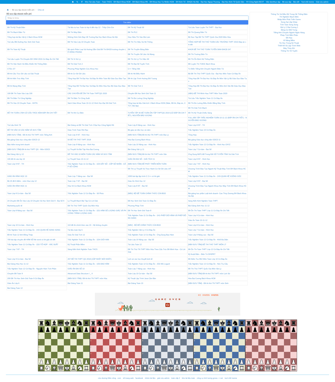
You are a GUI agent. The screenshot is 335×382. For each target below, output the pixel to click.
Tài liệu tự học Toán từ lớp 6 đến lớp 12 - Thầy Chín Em (91, 27)
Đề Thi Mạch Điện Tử (16, 32)
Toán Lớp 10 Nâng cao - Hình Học (142, 144)
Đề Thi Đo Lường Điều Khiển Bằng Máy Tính (206, 103)
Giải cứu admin (322, 2)
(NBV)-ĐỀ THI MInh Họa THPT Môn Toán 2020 (207, 93)
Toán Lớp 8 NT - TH (196, 125)
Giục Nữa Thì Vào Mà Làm (139, 37)
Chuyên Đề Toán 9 (15, 273)
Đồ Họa (289, 38)
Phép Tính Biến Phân (289, 35)
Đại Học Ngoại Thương (210, 2)
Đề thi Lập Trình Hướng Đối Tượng (142, 78)
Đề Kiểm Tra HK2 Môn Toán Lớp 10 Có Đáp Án (207, 259)
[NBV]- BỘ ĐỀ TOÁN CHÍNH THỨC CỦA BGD (147, 193)
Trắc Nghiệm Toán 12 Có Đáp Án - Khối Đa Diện (208, 240)
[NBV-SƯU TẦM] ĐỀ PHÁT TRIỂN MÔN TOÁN (147, 164)
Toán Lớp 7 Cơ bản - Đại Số (199, 149)
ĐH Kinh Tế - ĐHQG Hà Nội (187, 2)
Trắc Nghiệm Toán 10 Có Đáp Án (202, 130)
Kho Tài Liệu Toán (92, 2)
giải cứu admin (163, 378)
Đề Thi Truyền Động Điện (138, 49)
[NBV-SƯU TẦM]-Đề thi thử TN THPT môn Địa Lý (148, 135)
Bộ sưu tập (286, 2)
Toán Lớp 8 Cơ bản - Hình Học (201, 225)
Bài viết (296, 2)
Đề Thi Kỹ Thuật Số (136, 27)
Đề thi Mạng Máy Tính (16, 86)
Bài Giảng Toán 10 (135, 283)
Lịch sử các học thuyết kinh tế (140, 259)
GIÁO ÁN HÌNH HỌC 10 (17, 176)
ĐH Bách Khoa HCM (122, 2)
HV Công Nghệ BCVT (255, 2)
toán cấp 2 (175, 378)
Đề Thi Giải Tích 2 (75, 64)
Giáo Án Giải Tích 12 (76, 235)
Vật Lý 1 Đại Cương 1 (289, 27)
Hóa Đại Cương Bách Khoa (139, 140)
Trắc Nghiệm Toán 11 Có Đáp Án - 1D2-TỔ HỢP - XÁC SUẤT (32, 244)
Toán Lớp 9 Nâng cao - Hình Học (81, 144)
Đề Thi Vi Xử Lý (74, 59)
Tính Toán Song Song (289, 25)
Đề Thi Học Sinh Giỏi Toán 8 (139, 210)
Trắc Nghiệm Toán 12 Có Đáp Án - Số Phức (86, 193)
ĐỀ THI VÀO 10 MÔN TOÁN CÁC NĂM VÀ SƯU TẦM (90, 154)
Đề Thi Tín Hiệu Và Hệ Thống (140, 42)
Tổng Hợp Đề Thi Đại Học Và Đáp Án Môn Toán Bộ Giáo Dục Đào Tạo (97, 78)
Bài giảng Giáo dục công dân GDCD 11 (204, 140)
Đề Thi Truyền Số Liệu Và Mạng (141, 54)
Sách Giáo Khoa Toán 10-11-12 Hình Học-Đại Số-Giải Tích (92, 103)
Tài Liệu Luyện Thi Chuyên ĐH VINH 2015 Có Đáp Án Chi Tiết (33, 59)
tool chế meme (231, 378)
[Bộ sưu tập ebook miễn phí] (8, 10)
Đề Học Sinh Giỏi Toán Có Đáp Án (142, 201)
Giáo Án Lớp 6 (13, 283)
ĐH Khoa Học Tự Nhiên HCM (162, 2)
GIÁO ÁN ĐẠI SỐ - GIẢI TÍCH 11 (141, 159)
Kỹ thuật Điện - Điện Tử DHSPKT (202, 254)
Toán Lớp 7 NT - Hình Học (199, 164)
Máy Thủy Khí (289, 48)
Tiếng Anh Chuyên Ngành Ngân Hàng (289, 32)
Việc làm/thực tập (273, 2)
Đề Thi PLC (132, 32)
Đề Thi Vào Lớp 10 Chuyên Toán (81, 42)
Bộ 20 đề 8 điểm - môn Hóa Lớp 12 (22, 181)
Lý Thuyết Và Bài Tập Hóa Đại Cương (83, 149)
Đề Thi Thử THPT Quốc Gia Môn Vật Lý (204, 269)
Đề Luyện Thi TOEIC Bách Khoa (201, 64)
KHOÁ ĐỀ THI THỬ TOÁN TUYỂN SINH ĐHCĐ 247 (209, 49)
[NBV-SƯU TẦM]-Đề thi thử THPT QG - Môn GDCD (28, 149)
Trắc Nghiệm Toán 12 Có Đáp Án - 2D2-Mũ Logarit (149, 264)
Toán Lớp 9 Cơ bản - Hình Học (201, 215)
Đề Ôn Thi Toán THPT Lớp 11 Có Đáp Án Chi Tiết (208, 210)
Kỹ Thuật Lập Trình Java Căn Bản (142, 278)
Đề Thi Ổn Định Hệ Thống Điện (201, 59)
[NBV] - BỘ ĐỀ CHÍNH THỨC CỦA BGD (144, 225)
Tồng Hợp (192, 135)
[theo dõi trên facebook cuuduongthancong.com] (82, 2)
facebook (139, 378)
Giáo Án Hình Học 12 (136, 181)
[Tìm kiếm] (77, 2)
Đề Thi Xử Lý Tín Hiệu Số (138, 59)
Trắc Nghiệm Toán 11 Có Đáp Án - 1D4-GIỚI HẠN (88, 240)
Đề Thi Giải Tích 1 (135, 86)
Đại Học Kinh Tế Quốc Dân (233, 2)
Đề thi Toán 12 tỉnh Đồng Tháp (20, 235)
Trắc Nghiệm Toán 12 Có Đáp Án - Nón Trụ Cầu (208, 264)
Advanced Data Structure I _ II (80, 273)
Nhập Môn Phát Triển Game (289, 19)
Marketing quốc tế (14, 206)
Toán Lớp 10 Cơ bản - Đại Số (140, 273)
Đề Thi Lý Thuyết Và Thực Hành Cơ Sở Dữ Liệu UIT (149, 169)
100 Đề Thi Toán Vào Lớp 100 (19, 93)
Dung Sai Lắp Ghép (289, 22)
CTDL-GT (11, 69)
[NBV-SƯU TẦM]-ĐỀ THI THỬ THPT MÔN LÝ (207, 244)
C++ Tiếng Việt (134, 69)
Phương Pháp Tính (136, 206)
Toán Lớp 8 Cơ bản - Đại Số (19, 193)
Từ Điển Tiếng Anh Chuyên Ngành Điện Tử (206, 69)
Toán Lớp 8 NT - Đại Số (137, 186)
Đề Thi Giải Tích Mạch (197, 108)
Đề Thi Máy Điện (75, 32)
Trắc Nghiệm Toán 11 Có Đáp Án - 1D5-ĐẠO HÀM (88, 264)
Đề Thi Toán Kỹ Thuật (16, 49)
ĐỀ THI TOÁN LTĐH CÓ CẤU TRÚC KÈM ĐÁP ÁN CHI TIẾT (32, 113)
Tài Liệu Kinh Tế (14, 125)
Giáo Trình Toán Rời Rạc (78, 130)
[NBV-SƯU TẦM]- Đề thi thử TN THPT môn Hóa (87, 278)
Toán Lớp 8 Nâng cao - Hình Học (141, 125)
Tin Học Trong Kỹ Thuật (289, 43)
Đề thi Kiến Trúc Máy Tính (18, 78)
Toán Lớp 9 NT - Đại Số (198, 181)
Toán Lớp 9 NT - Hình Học (79, 135)
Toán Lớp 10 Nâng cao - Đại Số (141, 240)
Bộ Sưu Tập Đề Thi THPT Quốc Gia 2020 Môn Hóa (209, 37)
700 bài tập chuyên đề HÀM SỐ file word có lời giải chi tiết (31, 240)
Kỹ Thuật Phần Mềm (76, 244)
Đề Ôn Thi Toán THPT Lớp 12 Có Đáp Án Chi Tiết (208, 249)
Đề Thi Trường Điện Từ (198, 54)
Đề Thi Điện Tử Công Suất (79, 98)
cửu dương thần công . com (109, 378)
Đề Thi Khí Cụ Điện (76, 113)
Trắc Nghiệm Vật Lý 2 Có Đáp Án (141, 230)
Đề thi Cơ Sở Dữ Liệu (76, 74)
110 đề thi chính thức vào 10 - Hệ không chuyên (87, 225)
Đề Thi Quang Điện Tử (197, 32)
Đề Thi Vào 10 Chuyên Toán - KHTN (22, 103)
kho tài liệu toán (188, 378)
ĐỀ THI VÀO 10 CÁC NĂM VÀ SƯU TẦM (24, 130)
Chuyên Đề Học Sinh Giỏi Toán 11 (142, 93)
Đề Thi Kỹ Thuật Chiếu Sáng (200, 113)
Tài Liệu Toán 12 (135, 244)
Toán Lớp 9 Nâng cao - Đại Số (200, 235)
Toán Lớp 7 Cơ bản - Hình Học (201, 230)
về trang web (128, 378)
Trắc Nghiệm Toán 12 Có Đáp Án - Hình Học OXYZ (209, 144)
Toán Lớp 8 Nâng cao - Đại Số (19, 210)
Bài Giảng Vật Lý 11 (136, 149)
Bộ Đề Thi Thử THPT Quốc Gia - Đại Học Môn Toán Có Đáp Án (214, 74)
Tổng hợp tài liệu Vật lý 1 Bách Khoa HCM (24, 37)
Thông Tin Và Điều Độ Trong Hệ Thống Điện (289, 14)
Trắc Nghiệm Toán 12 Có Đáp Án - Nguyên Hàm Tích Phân (31, 269)
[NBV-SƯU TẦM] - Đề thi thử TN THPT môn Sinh (208, 283)
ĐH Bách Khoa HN (140, 2)
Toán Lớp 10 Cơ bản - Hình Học (20, 225)
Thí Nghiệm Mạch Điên (289, 17)
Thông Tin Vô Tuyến (289, 51)
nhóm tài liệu (150, 378)
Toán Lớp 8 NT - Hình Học (199, 159)
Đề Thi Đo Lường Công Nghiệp (141, 98)
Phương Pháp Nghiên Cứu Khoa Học (83, 69)
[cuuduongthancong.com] (72, 2)
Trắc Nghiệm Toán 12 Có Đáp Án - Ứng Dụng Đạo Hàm (151, 235)
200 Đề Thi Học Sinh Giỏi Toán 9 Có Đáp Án (25, 278)
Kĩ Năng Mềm (289, 40)
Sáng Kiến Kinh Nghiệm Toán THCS (82, 249)
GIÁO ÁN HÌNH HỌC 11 (17, 186)
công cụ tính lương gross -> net (210, 378)
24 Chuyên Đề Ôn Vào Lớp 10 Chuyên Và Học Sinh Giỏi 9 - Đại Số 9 (35, 201)
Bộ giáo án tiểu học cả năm (139, 130)
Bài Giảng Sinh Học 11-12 (199, 206)
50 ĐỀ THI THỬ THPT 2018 (79, 140)
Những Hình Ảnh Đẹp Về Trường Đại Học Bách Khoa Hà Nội (93, 37)
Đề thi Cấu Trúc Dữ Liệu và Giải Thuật (23, 74)
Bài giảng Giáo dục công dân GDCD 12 (23, 140)
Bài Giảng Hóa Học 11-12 (17, 264)
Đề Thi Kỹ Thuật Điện (16, 27)
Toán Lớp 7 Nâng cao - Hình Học (141, 269)
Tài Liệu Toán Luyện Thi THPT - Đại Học (205, 27)
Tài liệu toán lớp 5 (75, 230)
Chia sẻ (40, 10)
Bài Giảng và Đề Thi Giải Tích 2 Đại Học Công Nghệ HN (91, 125)
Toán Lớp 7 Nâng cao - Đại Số (80, 176)
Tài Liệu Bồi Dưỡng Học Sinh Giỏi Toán (23, 42)
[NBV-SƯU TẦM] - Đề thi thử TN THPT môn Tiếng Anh (29, 135)
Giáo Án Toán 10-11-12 (197, 220)
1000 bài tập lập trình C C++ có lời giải (144, 176)
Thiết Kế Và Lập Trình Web (289, 46)
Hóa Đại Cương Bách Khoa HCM (201, 278)
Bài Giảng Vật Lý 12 (15, 154)
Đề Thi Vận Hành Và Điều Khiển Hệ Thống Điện (27, 64)
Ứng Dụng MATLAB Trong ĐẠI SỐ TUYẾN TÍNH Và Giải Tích (213, 154)
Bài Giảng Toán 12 (15, 288)
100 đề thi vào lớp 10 (16, 159)
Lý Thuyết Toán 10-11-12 (78, 159)
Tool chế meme (307, 2)
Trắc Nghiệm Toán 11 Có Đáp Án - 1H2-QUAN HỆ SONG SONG (33, 230)
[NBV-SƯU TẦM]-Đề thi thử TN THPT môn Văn (147, 154)
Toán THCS (107, 2)
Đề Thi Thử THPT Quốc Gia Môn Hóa (83, 206)
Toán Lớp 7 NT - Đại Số (77, 181)
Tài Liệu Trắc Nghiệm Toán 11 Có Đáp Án (205, 98)
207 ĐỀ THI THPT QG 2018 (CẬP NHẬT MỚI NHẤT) (89, 259)
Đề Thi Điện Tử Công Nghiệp (19, 98)
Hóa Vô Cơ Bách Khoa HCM (79, 186)
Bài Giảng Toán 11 (75, 283)
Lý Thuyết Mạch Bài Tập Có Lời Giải (83, 201)
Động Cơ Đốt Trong (289, 30)
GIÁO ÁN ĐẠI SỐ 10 (76, 269)
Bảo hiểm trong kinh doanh (18, 144)
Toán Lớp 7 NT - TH (15, 249)
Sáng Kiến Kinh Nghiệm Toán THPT (203, 201)
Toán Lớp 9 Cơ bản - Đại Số (19, 259)
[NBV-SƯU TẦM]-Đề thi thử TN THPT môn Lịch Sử (209, 273)
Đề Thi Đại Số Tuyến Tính (138, 64)
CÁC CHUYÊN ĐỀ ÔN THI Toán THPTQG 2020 (87, 93)
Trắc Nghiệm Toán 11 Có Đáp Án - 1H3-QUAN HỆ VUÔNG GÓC (214, 176)
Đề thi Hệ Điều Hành (136, 74)
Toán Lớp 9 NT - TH (15, 164)
